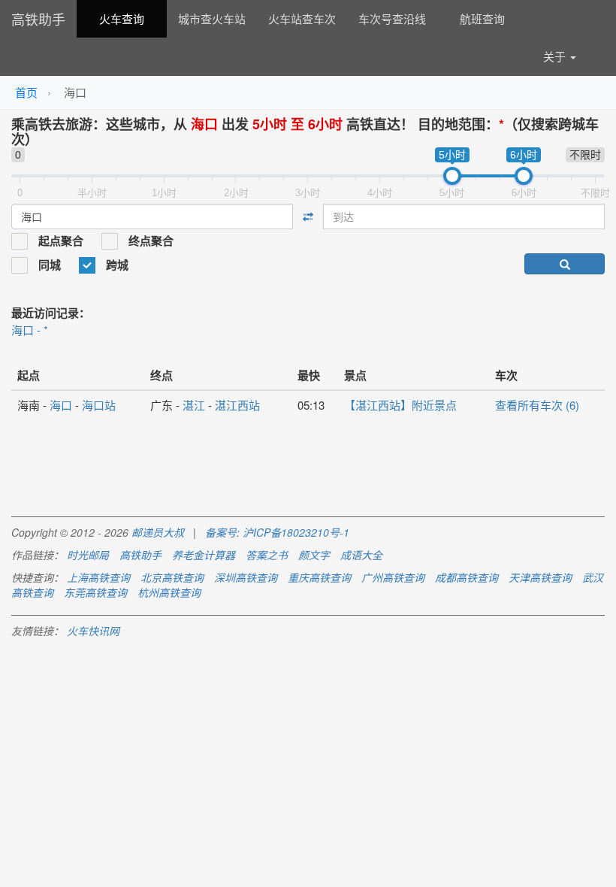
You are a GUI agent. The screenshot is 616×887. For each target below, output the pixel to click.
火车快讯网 (93, 630)
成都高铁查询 (466, 577)
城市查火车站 (212, 18)
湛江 (194, 405)
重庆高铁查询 (319, 577)
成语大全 (361, 554)
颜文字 (314, 554)
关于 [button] (556, 56)
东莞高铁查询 (95, 592)
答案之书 (267, 554)
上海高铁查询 (98, 577)
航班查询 (482, 18)
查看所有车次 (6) (537, 405)
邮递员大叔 (157, 532)
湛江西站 (237, 405)
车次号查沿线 (392, 18)
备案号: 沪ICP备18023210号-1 (277, 532)
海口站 (99, 405)
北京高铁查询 (172, 577)
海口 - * (29, 330)
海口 (61, 405)
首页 (26, 92)
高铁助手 (38, 19)
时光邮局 (88, 554)
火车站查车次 (302, 18)
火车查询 (121, 18)
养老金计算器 (203, 554)
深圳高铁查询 (245, 577)
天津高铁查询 (540, 577)
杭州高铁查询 (169, 592)
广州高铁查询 (392, 577)
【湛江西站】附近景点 (400, 405)
